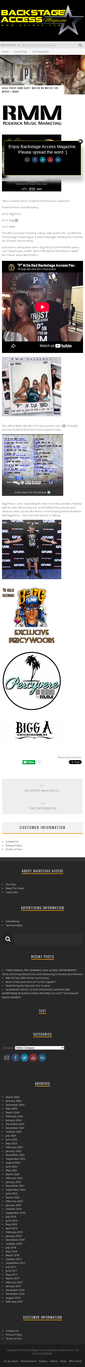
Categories (8, 1047)
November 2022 (15, 1155)
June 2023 (11, 1139)
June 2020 (11, 1193)
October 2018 (14, 1243)
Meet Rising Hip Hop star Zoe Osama (28, 985)
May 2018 (11, 1251)
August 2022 (13, 1162)
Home (5, 51)
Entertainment (28, 1361)
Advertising (12, 921)
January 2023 (13, 1151)
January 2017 (13, 1286)
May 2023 (11, 1143)
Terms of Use (14, 849)
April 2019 (11, 1228)
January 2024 (13, 1120)
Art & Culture (11, 1361)
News (63, 1361)
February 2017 (14, 1282)
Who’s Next (75, 1361)
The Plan (11, 884)
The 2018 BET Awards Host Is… (42, 790)
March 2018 (12, 1255)
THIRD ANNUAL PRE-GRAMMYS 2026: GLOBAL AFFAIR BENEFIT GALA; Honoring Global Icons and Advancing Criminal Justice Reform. (42, 972)
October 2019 (14, 1209)
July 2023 (11, 1135)
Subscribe (12, 892)
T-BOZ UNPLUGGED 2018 (43, 808)
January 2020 (13, 1205)
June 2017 (11, 1270)
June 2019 (11, 1220)
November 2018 (15, 1240)
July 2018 (11, 1247)
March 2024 (12, 1112)
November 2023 (15, 1128)
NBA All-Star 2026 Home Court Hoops (27, 978)
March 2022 (12, 1174)
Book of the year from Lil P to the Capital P (31, 982)
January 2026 (13, 1101)
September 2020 (15, 1189)
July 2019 (11, 1216)
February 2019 (14, 1232)
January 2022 (13, 1182)
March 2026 (12, 1097)
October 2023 (14, 1131)
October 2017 (14, 1259)
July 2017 (11, 1267)
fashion (43, 1361)
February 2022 (14, 1178)
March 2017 (12, 1278)
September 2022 (15, 1159)
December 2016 (15, 1290)
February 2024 (14, 1116)
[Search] (80, 44)
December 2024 (15, 1105)
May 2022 (11, 1170)
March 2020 (12, 1197)
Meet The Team (15, 888)
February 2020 (14, 1201)
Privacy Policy (14, 845)
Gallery (54, 1361)
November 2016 (15, 1294)
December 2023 (15, 1124)
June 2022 (11, 1166)
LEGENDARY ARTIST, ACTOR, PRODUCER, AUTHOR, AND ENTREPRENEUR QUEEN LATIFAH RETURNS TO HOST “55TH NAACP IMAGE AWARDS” (40, 993)
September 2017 (15, 1263)
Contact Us (12, 841)
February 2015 (14, 1301)
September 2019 (15, 1213)
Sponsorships (14, 925)
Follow (42, 142)
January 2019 (13, 1236)
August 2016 (13, 1298)
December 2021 (15, 1185)
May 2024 (11, 1108)
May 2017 (11, 1274)
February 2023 (14, 1147)
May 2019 (11, 1224)
